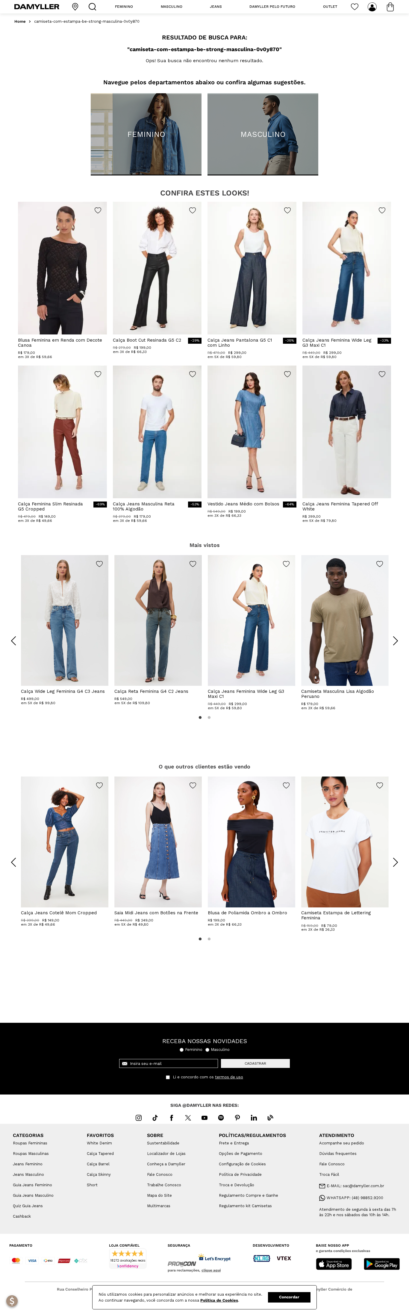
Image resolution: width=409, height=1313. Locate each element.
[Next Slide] (395, 640)
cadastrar (255, 1063)
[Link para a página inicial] (20, 21)
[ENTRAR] (373, 7)
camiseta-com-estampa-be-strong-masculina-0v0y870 (87, 21)
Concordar (289, 1297)
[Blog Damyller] (270, 1118)
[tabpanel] (64, 630)
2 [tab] (209, 718)
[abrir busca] (93, 6)
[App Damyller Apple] (334, 1264)
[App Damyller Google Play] (382, 1264)
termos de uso (229, 1077)
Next (391, 636)
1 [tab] (200, 718)
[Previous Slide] (13, 640)
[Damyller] (36, 6)
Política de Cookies (219, 1300)
